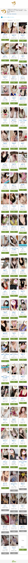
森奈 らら (14, 185)
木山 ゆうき (5, 206)
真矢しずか (5, 483)
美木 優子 (23, 184)
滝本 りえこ (5, 164)
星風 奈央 (5, 143)
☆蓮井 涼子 (5, 34)
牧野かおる (5, 419)
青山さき (14, 547)
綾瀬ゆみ (14, 419)
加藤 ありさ (23, 206)
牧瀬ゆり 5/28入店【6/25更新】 (5, 377)
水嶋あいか (5, 77)
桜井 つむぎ (14, 226)
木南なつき (23, 354)
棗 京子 (5, 291)
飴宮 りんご (5, 398)
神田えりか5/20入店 (14, 354)
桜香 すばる (5, 333)
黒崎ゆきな (23, 376)
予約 (5, 39)
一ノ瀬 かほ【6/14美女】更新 (14, 249)
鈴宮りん (23, 506)
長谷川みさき (14, 398)
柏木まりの (5, 440)
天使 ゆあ (14, 270)
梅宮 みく (23, 440)
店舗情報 (14, 13)
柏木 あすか (14, 291)
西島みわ (14, 98)
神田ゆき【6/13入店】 (14, 484)
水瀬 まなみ (5, 461)
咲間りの (5, 270)
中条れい (5, 98)
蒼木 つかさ (5, 526)
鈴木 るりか (23, 77)
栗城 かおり (14, 120)
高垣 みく (23, 398)
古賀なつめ (23, 164)
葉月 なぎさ (5, 226)
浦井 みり (14, 77)
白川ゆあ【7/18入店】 (23, 248)
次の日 (17, 20)
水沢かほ (14, 206)
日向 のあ (14, 461)
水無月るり (23, 35)
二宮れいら (14, 506)
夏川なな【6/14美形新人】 (23, 462)
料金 (8, 13)
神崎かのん (14, 440)
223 (11, 13)
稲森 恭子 (23, 227)
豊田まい (23, 143)
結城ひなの (14, 35)
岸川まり (14, 376)
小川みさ (5, 120)
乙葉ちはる (14, 164)
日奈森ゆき (14, 143)
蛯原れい (23, 312)
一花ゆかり (14, 333)
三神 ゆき (14, 526)
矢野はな (23, 56)
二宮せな (5, 185)
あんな (23, 419)
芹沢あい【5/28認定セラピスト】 (23, 121)
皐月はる (23, 333)
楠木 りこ (14, 56)
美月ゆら (5, 547)
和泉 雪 (23, 270)
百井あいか (23, 291)
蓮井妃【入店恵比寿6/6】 (5, 355)
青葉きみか (23, 483)
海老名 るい (5, 56)
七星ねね (5, 312)
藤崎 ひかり (23, 526)
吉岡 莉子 (14, 312)
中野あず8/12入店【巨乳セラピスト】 (23, 98)
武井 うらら (5, 247)
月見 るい (5, 506)
